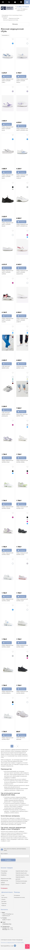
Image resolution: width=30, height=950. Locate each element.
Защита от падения (21, 883)
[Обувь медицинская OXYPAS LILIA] (22, 483)
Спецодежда (4, 871)
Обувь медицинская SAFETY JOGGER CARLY (7, 80)
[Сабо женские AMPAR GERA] (8, 342)
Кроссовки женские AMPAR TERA (22, 415)
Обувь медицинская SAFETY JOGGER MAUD (7, 224)
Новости (4, 905)
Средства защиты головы (22, 875)
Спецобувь (4, 873)
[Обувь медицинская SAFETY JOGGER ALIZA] (8, 103)
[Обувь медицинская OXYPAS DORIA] (22, 436)
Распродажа (4, 888)
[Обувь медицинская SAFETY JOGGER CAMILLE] (22, 151)
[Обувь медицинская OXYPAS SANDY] (8, 621)
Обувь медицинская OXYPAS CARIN (7, 599)
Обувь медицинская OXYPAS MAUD (22, 692)
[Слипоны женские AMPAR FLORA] (22, 342)
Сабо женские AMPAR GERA (6, 367)
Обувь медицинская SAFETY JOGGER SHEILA (22, 80)
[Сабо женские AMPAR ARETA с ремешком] (8, 389)
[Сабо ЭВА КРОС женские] (22, 714)
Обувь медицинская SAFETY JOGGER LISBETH (22, 320)
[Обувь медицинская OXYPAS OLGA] (8, 436)
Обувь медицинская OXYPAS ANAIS (7, 553)
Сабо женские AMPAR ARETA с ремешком (6, 414)
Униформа (3, 875)
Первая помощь (5, 884)
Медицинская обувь (6, 878)
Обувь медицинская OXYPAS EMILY (22, 646)
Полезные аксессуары (21, 881)
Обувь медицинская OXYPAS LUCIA (22, 553)
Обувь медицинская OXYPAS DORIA (22, 461)
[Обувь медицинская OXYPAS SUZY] (22, 575)
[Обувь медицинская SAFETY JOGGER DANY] (8, 151)
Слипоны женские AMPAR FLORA (21, 367)
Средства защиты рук (21, 873)
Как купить (4, 897)
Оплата (3, 899)
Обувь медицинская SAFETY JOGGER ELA (22, 225)
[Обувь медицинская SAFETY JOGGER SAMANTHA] (22, 247)
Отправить (8, 860)
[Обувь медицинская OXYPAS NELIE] (8, 714)
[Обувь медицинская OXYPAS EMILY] (22, 621)
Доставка (4, 901)
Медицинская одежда (4, 881)
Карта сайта (21, 942)
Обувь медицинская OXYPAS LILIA (22, 507)
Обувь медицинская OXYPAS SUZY (22, 599)
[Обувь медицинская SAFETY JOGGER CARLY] (8, 55)
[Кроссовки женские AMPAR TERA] (22, 389)
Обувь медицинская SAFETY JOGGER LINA (22, 129)
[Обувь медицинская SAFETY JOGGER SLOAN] (8, 294)
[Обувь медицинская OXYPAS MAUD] (22, 667)
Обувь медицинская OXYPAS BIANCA (7, 692)
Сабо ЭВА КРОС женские (20, 738)
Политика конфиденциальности (9, 942)
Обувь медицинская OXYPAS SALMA (7, 507)
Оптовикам (17, 895)
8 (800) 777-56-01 (23, 7)
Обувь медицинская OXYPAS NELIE (7, 738)
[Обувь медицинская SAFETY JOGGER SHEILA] (22, 55)
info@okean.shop (6, 924)
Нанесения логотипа (19, 897)
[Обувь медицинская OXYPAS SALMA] (8, 483)
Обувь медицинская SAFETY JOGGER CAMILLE (22, 176)
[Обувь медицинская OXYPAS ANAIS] (8, 529)
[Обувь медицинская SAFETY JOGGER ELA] (22, 199)
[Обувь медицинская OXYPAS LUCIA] (22, 529)
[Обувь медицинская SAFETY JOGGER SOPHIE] (8, 247)
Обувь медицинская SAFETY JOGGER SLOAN (7, 320)
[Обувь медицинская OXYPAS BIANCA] (8, 667)
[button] (15, 2)
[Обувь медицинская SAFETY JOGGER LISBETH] (22, 294)
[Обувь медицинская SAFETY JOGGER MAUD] (8, 199)
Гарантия (4, 903)
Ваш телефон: (4, 853)
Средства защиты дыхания (20, 878)
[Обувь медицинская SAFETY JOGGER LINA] (22, 103)
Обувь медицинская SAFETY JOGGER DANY (7, 176)
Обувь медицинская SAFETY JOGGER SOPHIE (7, 272)
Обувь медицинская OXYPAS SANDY (7, 646)
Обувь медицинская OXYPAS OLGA (7, 461)
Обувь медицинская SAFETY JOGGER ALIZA (7, 128)
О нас (3, 895)
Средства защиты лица (21, 871)
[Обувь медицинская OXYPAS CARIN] (8, 575)
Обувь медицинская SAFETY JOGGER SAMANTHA (22, 272)
